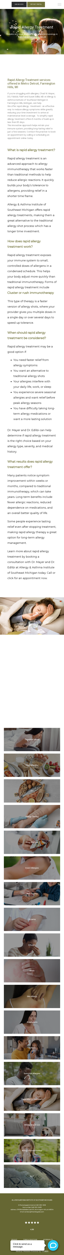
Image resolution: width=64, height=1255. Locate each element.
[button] (60, 5)
